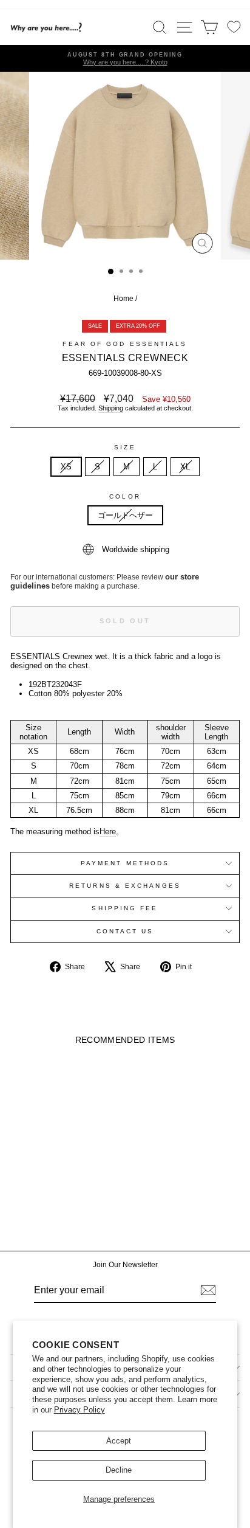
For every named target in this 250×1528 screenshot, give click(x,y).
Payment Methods (125, 863)
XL (185, 466)
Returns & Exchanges (125, 885)
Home (123, 298)
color (124, 496)
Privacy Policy (79, 1409)
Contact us (125, 931)
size (124, 447)
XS (66, 466)
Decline (119, 1469)
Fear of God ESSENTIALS (124, 344)
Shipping (110, 408)
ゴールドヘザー (125, 515)
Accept (118, 1440)
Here (108, 831)
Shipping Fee (125, 908)
